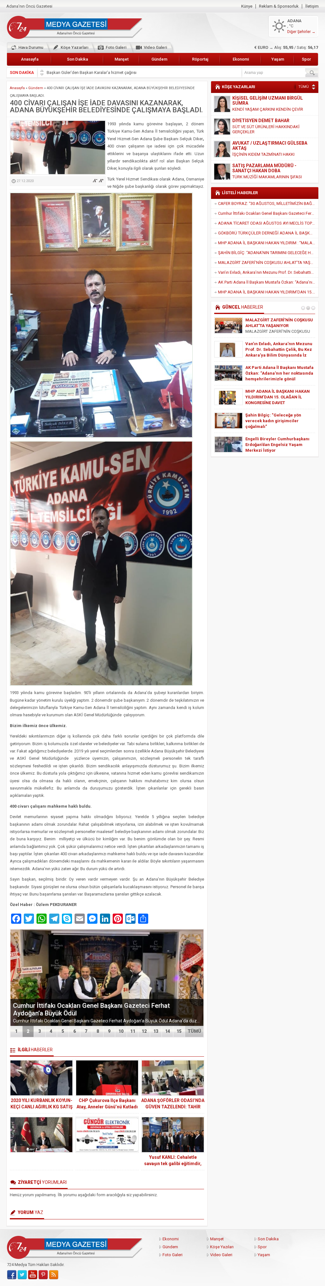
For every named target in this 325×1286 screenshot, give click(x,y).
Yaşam (277, 59)
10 (120, 1031)
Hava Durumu (30, 47)
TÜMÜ (194, 1031)
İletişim (312, 6)
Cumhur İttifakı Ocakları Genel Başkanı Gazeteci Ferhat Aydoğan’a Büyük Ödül (268, 213)
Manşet (122, 59)
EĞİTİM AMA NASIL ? (251, 171)
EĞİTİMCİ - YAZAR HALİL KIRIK (263, 165)
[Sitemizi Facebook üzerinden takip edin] (12, 1275)
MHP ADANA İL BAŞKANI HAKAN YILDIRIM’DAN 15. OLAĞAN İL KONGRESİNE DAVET (268, 292)
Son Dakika (77, 59)
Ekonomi (241, 59)
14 (167, 1031)
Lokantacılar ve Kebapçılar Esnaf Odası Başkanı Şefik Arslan (102, 72)
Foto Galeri (116, 47)
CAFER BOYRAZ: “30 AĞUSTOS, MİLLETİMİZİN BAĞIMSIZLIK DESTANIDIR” (268, 203)
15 (179, 1031)
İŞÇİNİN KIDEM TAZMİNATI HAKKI (263, 131)
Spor (306, 59)
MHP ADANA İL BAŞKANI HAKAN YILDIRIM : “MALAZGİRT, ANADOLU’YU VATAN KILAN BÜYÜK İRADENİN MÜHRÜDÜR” (268, 242)
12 (144, 1031)
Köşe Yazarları (74, 47)
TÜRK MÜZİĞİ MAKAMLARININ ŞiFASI (267, 154)
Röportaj (200, 59)
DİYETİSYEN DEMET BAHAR (260, 98)
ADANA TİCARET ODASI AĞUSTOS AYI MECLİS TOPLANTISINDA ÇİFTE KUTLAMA (268, 223)
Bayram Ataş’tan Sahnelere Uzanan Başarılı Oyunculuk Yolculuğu (272, 373)
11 (132, 1031)
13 (155, 1031)
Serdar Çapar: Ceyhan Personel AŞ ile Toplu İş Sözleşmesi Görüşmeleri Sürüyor (277, 349)
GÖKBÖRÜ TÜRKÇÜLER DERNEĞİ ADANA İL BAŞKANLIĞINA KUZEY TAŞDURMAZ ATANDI (268, 233)
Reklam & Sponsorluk (279, 6)
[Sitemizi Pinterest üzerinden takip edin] (43, 1275)
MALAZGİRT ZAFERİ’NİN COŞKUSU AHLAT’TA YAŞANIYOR (268, 262)
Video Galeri (155, 47)
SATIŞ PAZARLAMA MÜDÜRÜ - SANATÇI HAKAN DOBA (264, 146)
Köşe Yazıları (222, 1246)
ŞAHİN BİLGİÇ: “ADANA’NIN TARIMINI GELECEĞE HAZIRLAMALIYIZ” (268, 252)
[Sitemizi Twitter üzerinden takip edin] (22, 1275)
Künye (246, 6)
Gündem (159, 59)
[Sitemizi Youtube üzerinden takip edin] (32, 1275)
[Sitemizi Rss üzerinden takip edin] (53, 1275)
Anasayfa (29, 59)
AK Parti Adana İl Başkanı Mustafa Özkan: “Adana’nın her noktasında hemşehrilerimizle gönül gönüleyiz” (268, 282)
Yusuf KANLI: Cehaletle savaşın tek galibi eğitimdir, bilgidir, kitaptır (173, 1163)
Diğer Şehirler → (301, 32)
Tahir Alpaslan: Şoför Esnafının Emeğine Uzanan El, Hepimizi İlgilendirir (276, 421)
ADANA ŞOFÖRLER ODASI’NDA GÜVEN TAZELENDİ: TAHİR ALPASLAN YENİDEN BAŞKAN (172, 1107)
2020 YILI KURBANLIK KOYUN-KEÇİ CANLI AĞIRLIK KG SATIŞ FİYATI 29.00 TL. (41, 1107)
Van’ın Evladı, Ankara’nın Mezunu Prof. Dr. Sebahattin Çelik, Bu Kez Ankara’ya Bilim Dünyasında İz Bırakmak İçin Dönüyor (268, 272)
